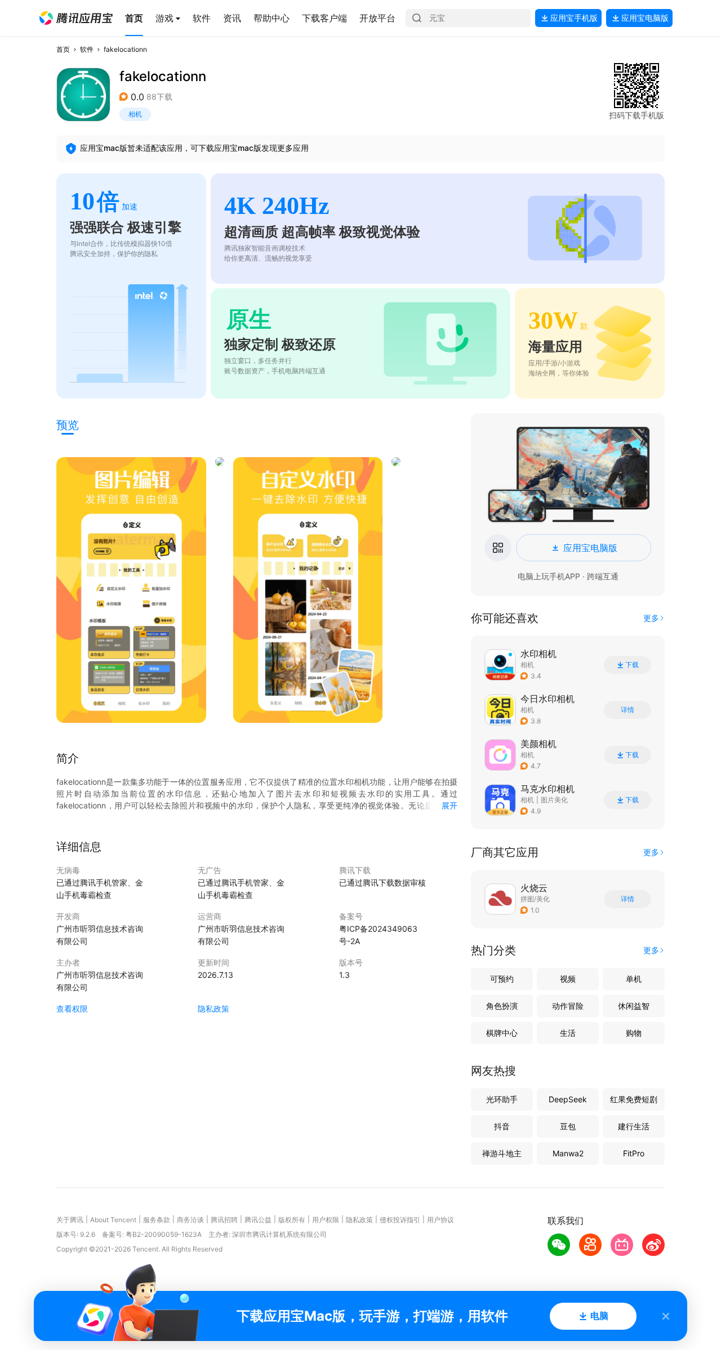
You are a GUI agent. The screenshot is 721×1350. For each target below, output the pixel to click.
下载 (632, 665)
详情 (627, 710)
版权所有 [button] (291, 1219)
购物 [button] (634, 1033)
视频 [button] (568, 979)
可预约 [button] (502, 979)
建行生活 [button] (633, 1126)
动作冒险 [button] (568, 1006)
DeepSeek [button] (568, 1099)
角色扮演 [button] (502, 1006)
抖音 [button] (502, 1126)
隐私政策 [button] (213, 1008)
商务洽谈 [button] (190, 1219)
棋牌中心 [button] (502, 1033)
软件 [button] (87, 49)
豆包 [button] (568, 1126)
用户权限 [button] (325, 1219)
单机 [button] (634, 979)
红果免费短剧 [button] (633, 1099)
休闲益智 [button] (633, 1006)
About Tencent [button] (113, 1219)
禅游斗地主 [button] (502, 1153)
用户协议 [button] (440, 1219)
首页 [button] (63, 49)
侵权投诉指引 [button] (400, 1219)
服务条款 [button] (156, 1219)
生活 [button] (568, 1033)
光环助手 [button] (502, 1099)
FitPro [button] (633, 1153)
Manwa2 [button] (568, 1153)
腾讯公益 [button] (258, 1219)
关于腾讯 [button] (69, 1219)
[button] (76, 18)
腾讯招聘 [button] (224, 1219)
